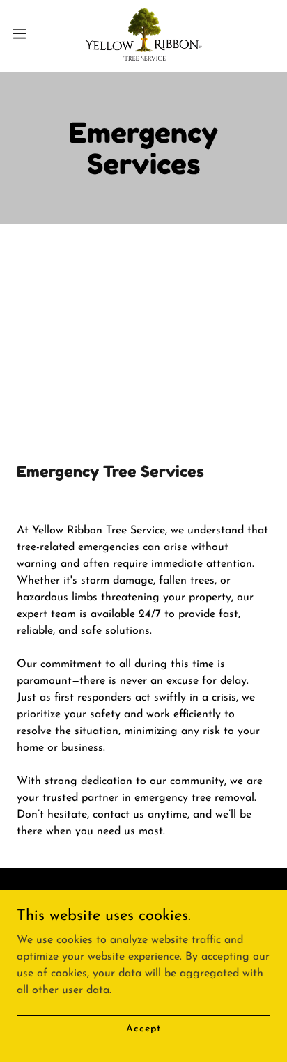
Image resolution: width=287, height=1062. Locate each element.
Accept (143, 1029)
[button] (26, 33)
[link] (144, 33)
